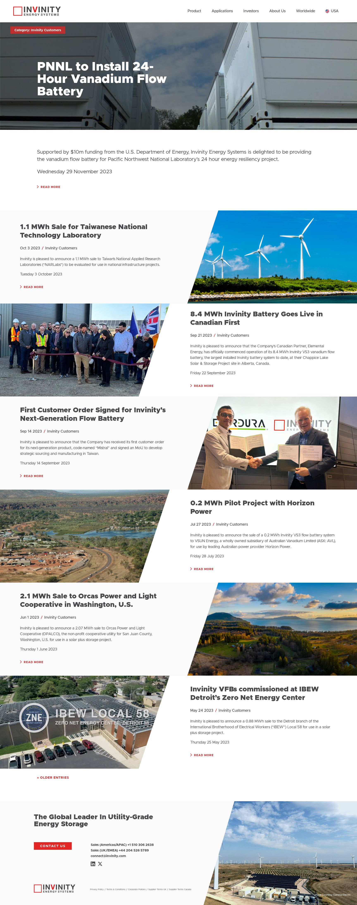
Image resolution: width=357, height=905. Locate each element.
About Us (277, 11)
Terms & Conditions (115, 889)
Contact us (52, 846)
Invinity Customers (61, 248)
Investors (251, 11)
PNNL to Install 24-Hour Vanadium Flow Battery (102, 79)
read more (50, 187)
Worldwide (305, 11)
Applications (222, 11)
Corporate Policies (137, 889)
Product (194, 11)
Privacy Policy (97, 889)
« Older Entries (53, 777)
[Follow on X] (100, 864)
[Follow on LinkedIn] (93, 864)
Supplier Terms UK (157, 889)
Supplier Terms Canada (180, 889)
